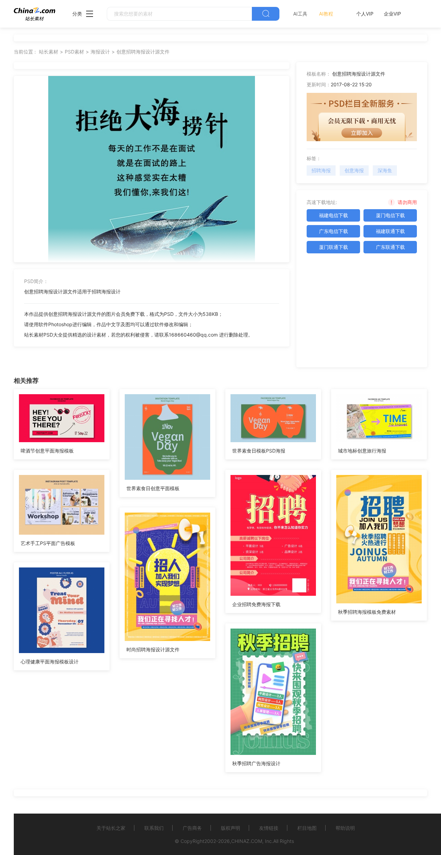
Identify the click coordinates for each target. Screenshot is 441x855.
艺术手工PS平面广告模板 (48, 543)
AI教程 (326, 14)
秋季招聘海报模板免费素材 (367, 612)
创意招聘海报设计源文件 (143, 52)
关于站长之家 (110, 828)
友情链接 (268, 828)
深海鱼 (385, 170)
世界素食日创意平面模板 (153, 488)
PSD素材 (74, 52)
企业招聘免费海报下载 (256, 604)
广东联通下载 (390, 247)
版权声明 (230, 828)
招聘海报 (321, 170)
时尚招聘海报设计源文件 (153, 649)
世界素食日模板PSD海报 (258, 451)
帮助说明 (345, 828)
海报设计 (100, 52)
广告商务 (192, 828)
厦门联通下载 (333, 247)
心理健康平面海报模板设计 (50, 661)
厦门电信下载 (390, 215)
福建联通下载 (390, 231)
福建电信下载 (333, 215)
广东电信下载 (333, 231)
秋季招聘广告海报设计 (256, 763)
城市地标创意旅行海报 (362, 451)
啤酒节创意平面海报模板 (47, 451)
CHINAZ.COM (246, 841)
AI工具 (300, 14)
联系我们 (154, 828)
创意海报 (354, 170)
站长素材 (48, 52)
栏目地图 (307, 828)
